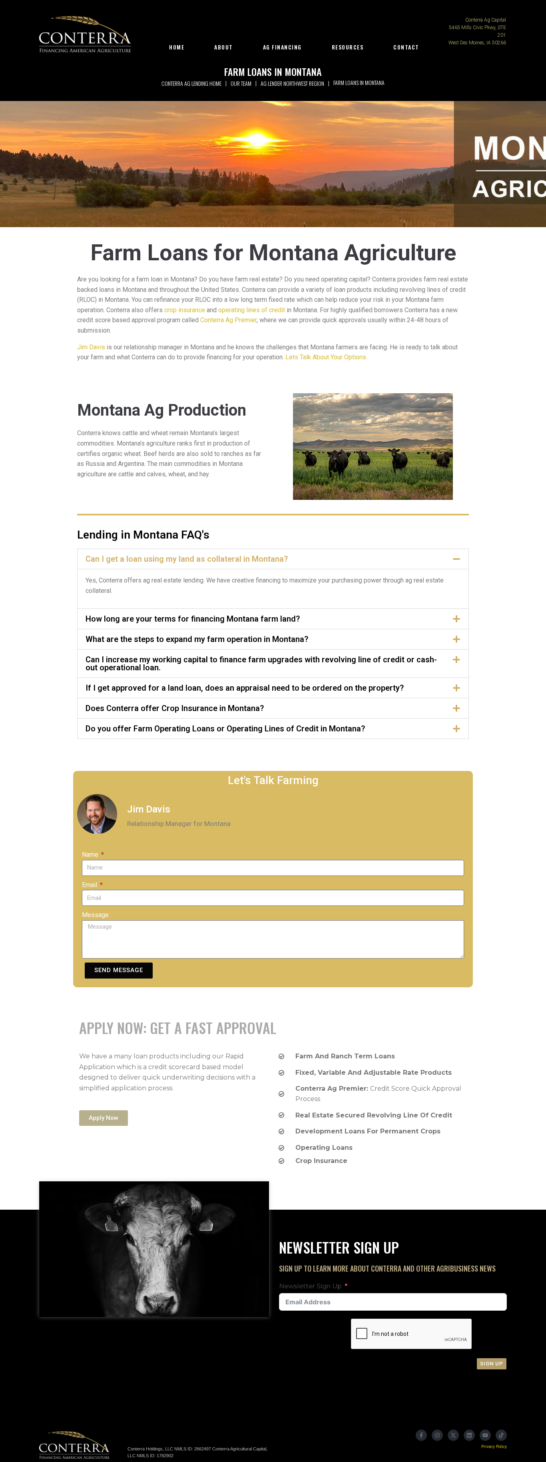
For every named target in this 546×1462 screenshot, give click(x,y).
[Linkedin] (469, 1435)
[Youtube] (485, 1435)
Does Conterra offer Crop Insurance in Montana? (175, 708)
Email (90, 885)
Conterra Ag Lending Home (191, 83)
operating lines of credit (251, 310)
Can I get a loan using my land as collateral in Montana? (187, 559)
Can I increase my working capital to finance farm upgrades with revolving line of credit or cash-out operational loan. (261, 663)
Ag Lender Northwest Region (292, 83)
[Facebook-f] (421, 1435)
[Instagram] (437, 1435)
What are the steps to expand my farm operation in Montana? (197, 639)
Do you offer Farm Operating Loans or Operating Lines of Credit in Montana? (225, 728)
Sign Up (491, 1364)
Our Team (241, 83)
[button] (273, 559)
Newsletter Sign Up (310, 1286)
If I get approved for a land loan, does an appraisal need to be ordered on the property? (245, 688)
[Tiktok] (501, 1435)
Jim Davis (91, 347)
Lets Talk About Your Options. (325, 357)
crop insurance (184, 310)
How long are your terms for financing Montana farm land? (193, 619)
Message (95, 915)
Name (91, 854)
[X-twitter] (453, 1435)
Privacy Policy (494, 1446)
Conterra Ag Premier (228, 320)
